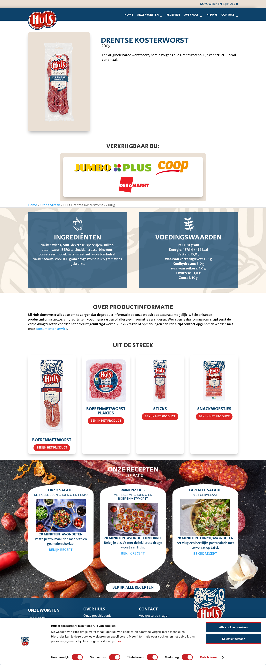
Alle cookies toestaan (233, 627)
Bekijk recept (61, 550)
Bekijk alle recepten (133, 587)
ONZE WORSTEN (44, 610)
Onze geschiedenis (97, 616)
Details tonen (209, 657)
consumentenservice (51, 329)
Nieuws (212, 15)
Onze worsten (148, 15)
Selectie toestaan (233, 638)
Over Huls (191, 15)
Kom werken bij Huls (218, 4)
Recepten (173, 15)
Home (128, 15)
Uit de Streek (50, 205)
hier (118, 641)
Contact (227, 15)
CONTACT (148, 609)
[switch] (114, 657)
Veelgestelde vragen (154, 616)
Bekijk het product (51, 448)
